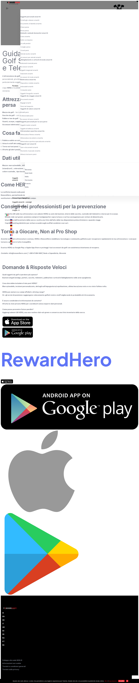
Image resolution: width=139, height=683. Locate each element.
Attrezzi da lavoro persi (28, 154)
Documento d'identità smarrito (31, 24)
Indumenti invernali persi (28, 63)
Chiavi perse (24, 27)
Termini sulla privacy (10, 669)
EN (3, 616)
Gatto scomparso (26, 40)
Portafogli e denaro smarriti (29, 20)
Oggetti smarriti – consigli (22, 202)
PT (3, 641)
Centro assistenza (19, 206)
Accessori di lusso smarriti (29, 119)
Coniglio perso (25, 47)
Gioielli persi (24, 112)
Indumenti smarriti (26, 74)
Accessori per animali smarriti (30, 57)
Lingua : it (15, 210)
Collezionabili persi (26, 116)
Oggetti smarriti (15, 179)
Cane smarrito (25, 36)
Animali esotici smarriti (28, 54)
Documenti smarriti (26, 99)
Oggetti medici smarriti (28, 125)
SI (3, 613)
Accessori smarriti (26, 67)
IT (3, 624)
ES (3, 631)
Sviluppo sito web (9, 660)
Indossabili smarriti (26, 86)
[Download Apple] (7, 383)
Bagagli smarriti (25, 103)
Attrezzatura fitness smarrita (30, 134)
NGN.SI (19, 660)
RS (3, 645)
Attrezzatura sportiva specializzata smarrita (35, 141)
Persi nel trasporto (26, 106)
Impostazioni (113, 681)
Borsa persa (24, 31)
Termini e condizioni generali (14, 666)
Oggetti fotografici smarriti (29, 93)
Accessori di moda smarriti (29, 77)
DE (3, 620)
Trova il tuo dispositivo (21, 198)
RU (3, 638)
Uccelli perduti (25, 43)
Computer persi (25, 90)
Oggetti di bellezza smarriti (29, 129)
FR (3, 634)
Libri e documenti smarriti (29, 147)
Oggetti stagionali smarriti (29, 70)
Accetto (121, 681)
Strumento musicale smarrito (30, 151)
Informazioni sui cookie (11, 663)
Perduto (15, 86)
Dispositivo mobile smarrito (29, 83)
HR (3, 627)
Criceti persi (24, 50)
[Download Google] (69, 429)
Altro (106, 681)
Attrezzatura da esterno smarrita (31, 138)
